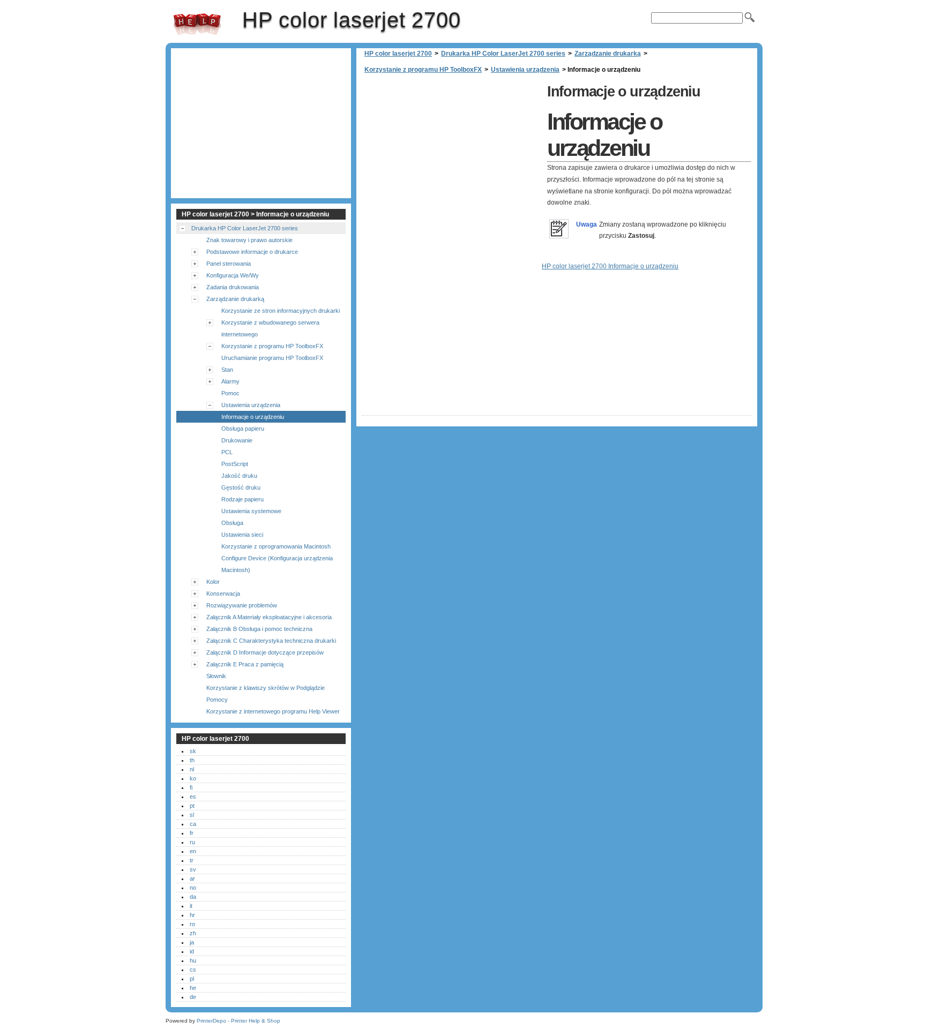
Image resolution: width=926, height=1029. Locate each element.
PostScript (234, 464)
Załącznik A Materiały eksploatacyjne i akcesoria (269, 617)
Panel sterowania (228, 263)
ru (192, 842)
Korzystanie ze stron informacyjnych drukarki (280, 310)
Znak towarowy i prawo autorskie (249, 240)
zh (193, 933)
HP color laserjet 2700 (197, 24)
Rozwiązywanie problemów (241, 605)
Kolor (213, 582)
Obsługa (232, 523)
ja (192, 942)
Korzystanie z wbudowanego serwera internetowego (270, 328)
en (193, 851)
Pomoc (230, 393)
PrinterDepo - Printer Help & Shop (238, 1021)
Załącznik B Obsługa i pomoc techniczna (259, 629)
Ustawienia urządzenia (525, 69)
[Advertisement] (452, 155)
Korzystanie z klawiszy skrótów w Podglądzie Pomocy (265, 694)
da (193, 896)
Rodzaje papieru (242, 499)
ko (193, 778)
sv (193, 869)
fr (191, 833)
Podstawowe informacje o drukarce (252, 252)
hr (192, 915)
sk (193, 751)
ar (192, 878)
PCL (227, 452)
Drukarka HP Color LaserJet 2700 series (503, 53)
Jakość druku (239, 475)
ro (192, 924)
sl (192, 815)
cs (193, 969)
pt (192, 805)
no (193, 887)
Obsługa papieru (242, 428)
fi (191, 787)
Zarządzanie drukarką (607, 53)
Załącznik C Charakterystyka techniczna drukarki (271, 640)
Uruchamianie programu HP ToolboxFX (272, 358)
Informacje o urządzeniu (252, 417)
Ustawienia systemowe (251, 511)
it (191, 906)
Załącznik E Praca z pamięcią (244, 664)
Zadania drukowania (232, 287)
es (193, 796)
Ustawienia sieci (242, 534)
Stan (227, 369)
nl (192, 769)
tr (191, 860)
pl (192, 978)
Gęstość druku (240, 487)
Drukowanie (236, 440)
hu (193, 960)
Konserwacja (223, 593)
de (193, 997)
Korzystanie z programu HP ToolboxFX (423, 69)
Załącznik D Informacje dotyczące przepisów (265, 652)
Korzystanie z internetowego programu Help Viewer (273, 711)
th (192, 760)
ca (193, 824)
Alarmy (230, 381)
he (193, 988)
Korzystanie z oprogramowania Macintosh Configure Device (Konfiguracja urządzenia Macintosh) (277, 558)
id (192, 951)
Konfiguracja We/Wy (232, 275)
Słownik (216, 676)
